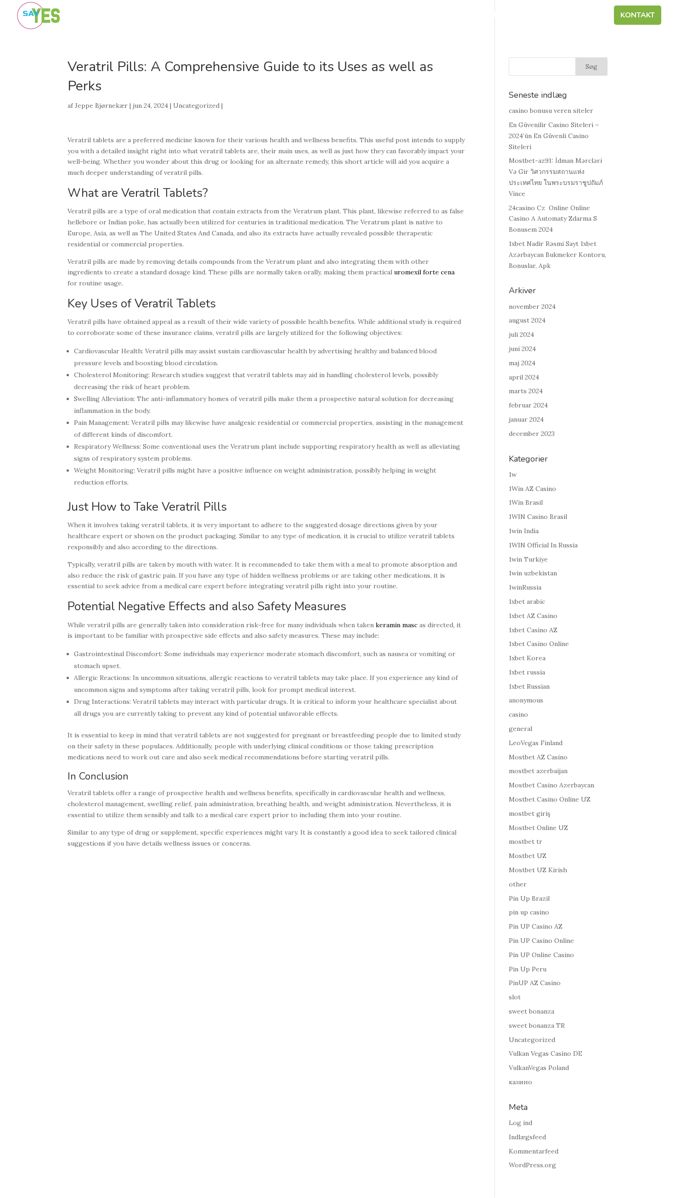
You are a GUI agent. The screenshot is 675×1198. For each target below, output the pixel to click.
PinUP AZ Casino (535, 983)
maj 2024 (522, 363)
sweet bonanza (531, 1011)
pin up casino (529, 912)
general (520, 728)
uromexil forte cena (424, 272)
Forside (301, 16)
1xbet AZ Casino (533, 616)
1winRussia (525, 587)
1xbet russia (527, 672)
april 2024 (524, 377)
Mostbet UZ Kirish (538, 870)
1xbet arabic (527, 601)
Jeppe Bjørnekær (101, 105)
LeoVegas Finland (535, 743)
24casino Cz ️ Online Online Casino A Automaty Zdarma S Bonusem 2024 (553, 219)
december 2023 (532, 433)
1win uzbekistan (533, 573)
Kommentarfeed (533, 1151)
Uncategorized (196, 105)
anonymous (526, 700)
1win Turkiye (528, 559)
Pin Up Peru (527, 969)
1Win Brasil (526, 502)
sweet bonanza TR (537, 1025)
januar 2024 (526, 419)
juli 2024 (521, 334)
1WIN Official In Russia (543, 545)
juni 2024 (522, 349)
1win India (524, 531)
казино (520, 1082)
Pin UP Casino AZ (535, 926)
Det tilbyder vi (497, 16)
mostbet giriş (529, 813)
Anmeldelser (575, 16)
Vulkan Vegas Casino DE (545, 1053)
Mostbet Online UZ (538, 828)
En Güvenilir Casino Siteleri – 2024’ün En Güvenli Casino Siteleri (554, 136)
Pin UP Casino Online (541, 940)
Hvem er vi (349, 16)
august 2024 (527, 320)
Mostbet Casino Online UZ (550, 799)
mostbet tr (525, 841)
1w (513, 474)
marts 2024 (526, 391)
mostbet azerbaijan (538, 771)
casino (518, 714)
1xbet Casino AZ (533, 630)
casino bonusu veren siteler (551, 110)
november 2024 (532, 306)
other (518, 884)
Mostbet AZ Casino (538, 757)
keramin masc (396, 625)
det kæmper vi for (419, 16)
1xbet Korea (527, 658)
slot (515, 997)
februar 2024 (528, 405)
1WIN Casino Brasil (538, 517)
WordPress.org (532, 1165)
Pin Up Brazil (529, 898)
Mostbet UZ (527, 856)
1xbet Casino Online (539, 644)
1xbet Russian (529, 686)
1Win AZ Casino (532, 489)
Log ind (520, 1123)
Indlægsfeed (527, 1137)
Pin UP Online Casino (541, 955)
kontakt (637, 16)
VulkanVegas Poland (539, 1068)
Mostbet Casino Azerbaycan (551, 785)
